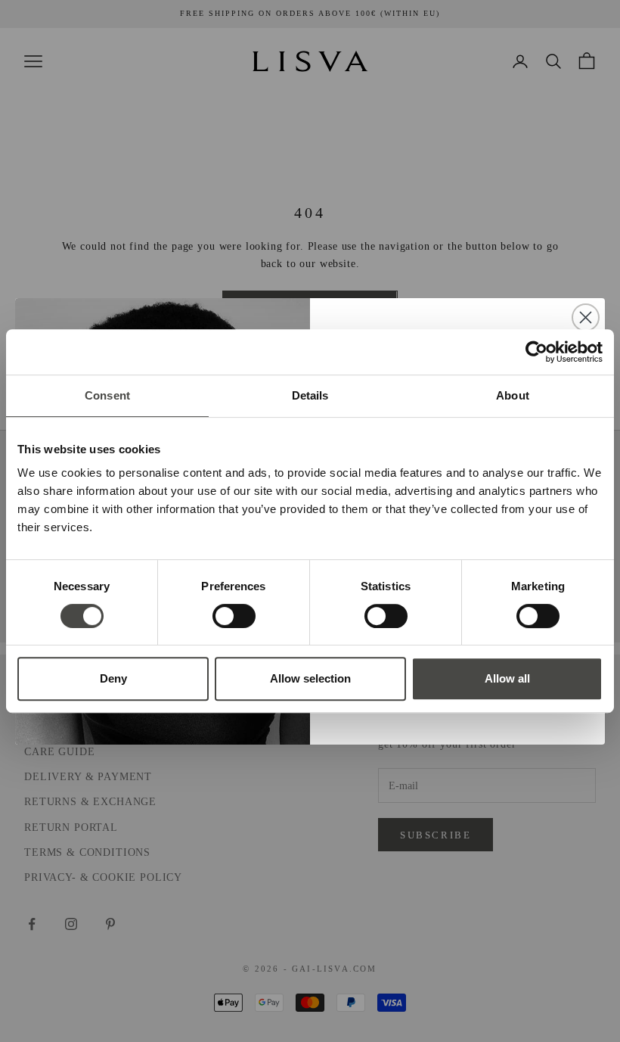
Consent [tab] (107, 395)
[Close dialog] (585, 317)
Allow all (507, 678)
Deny (113, 678)
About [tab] (512, 395)
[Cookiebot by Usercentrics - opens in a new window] (536, 352)
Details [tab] (310, 395)
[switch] (234, 616)
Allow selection (310, 678)
